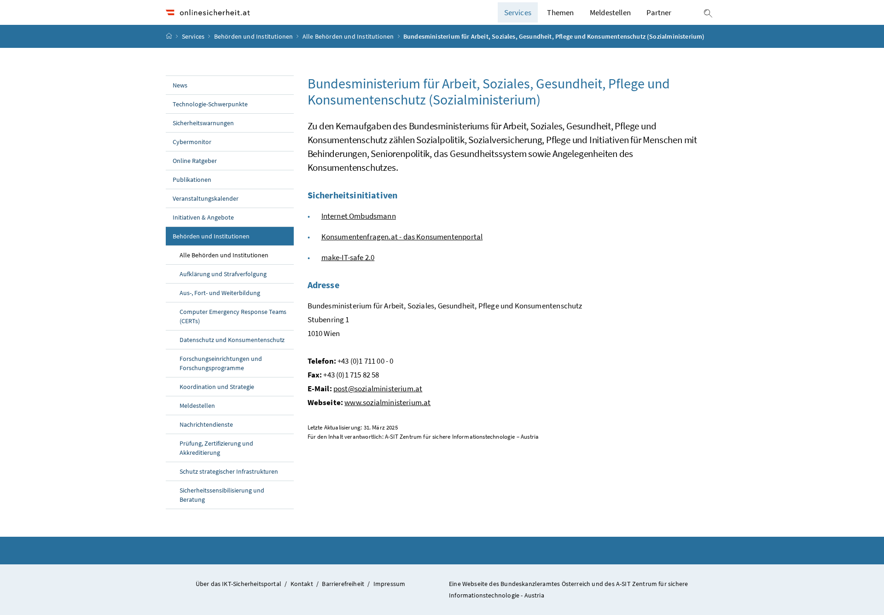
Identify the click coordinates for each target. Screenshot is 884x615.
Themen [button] (560, 12)
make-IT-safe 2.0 (348, 257)
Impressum (389, 584)
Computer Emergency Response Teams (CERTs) (233, 316)
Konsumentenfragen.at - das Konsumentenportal (402, 237)
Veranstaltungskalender (205, 198)
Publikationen (192, 179)
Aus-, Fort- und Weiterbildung (220, 293)
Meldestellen (610, 12)
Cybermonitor (192, 142)
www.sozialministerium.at (387, 402)
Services (194, 36)
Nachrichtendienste (206, 424)
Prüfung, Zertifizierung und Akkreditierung (216, 448)
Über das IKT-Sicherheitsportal (238, 584)
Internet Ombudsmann (358, 216)
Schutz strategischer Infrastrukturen (229, 471)
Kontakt (302, 584)
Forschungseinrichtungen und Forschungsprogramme (221, 363)
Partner (658, 12)
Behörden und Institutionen (254, 36)
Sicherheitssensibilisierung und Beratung (222, 495)
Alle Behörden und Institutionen (348, 36)
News (180, 85)
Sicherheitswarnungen (203, 123)
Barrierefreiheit (343, 584)
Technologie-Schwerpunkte (210, 104)
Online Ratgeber (195, 161)
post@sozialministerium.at (377, 388)
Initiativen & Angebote (203, 217)
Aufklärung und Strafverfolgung (223, 274)
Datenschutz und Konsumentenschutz (232, 340)
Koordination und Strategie (217, 387)
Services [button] (517, 12)
